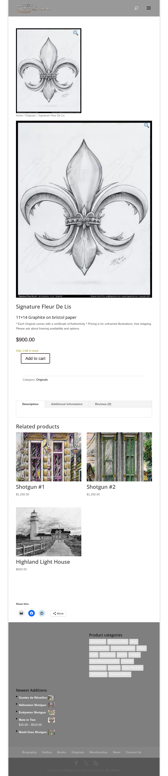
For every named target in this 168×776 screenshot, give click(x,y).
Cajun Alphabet (99, 648)
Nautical (134, 654)
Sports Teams (98, 674)
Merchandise (99, 752)
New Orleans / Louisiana (104, 661)
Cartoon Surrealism (123, 648)
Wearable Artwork (120, 674)
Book (134, 641)
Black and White (118, 641)
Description (30, 404)
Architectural (98, 641)
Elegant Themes (75, 770)
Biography (29, 752)
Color (94, 654)
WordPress (113, 770)
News (116, 752)
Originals (30, 115)
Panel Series (98, 667)
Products (114, 667)
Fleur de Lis (107, 654)
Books (61, 752)
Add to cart (35, 358)
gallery (122, 654)
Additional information (67, 404)
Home (19, 115)
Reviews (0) (103, 404)
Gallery (47, 752)
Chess (141, 648)
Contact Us (133, 752)
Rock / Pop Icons (132, 667)
